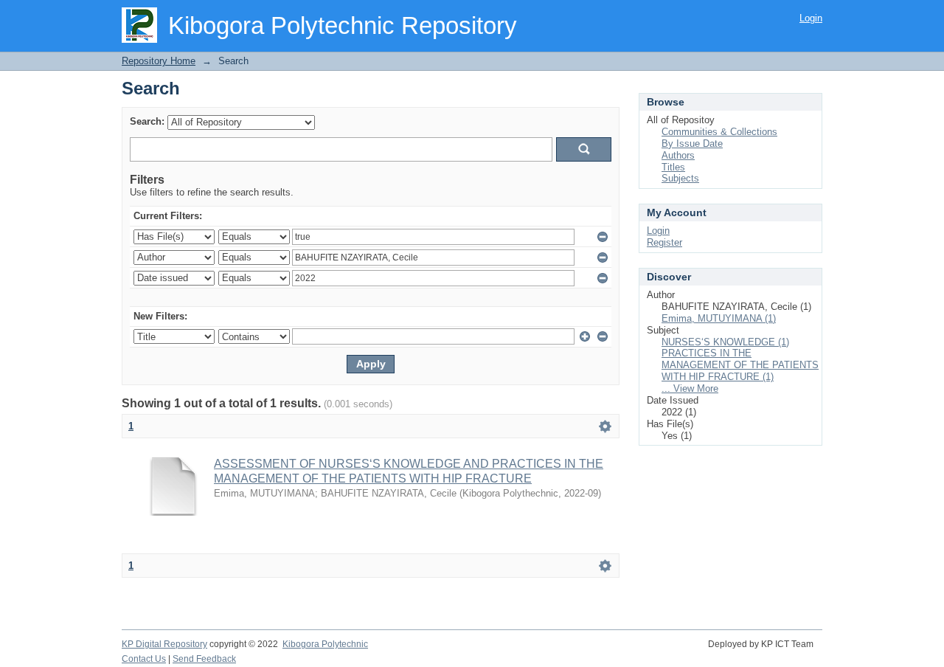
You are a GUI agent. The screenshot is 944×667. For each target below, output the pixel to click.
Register (664, 242)
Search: (147, 121)
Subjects (680, 178)
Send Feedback (204, 659)
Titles (673, 167)
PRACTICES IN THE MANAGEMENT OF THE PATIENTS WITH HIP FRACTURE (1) (740, 365)
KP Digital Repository (164, 644)
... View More (690, 388)
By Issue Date (692, 143)
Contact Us (144, 659)
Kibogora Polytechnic (325, 644)
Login (810, 18)
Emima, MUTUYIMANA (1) (719, 318)
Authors (678, 155)
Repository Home (158, 60)
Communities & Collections (719, 131)
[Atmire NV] (821, 652)
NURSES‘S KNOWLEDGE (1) (725, 342)
